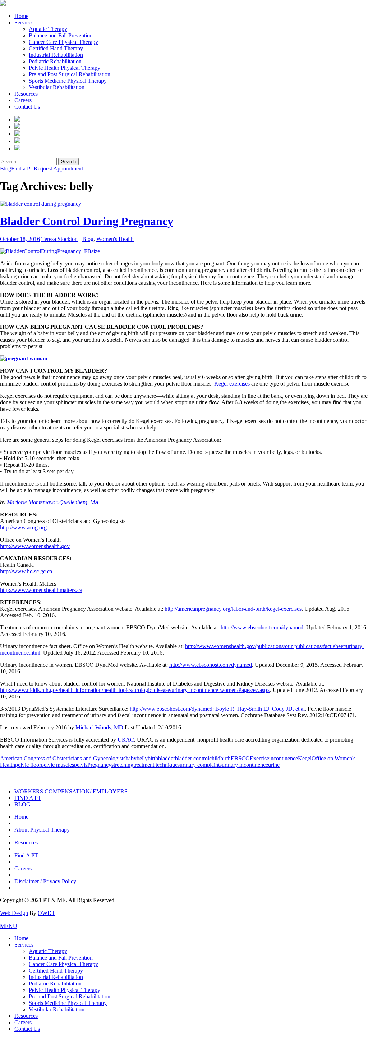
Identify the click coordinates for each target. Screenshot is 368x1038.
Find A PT (26, 855)
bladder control (192, 758)
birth (153, 758)
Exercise (259, 758)
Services (23, 22)
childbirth (220, 758)
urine (274, 765)
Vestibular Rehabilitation (56, 87)
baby (131, 758)
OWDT (46, 913)
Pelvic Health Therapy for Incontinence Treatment (104, 775)
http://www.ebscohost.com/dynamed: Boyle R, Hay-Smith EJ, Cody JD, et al (217, 709)
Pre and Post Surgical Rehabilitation (69, 74)
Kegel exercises (232, 384)
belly (142, 758)
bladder (166, 758)
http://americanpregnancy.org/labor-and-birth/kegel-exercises (233, 609)
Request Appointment (58, 168)
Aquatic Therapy (48, 29)
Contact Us (27, 107)
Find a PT (22, 168)
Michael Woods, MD (99, 727)
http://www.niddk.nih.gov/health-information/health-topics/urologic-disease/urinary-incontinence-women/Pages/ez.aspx (135, 690)
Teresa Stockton (59, 239)
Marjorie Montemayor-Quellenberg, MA (52, 502)
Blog (5, 168)
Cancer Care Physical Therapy (63, 42)
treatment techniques (156, 765)
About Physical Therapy (42, 830)
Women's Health (115, 239)
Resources (26, 94)
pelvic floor (28, 765)
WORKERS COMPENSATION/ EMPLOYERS (71, 791)
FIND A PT (27, 798)
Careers (23, 100)
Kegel (305, 758)
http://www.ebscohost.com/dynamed (262, 627)
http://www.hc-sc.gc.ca (26, 571)
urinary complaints (201, 765)
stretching (122, 765)
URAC (126, 740)
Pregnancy (99, 765)
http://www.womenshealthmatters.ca (41, 590)
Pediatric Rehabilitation (55, 61)
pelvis (80, 765)
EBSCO (240, 758)
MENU (8, 926)
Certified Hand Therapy (56, 48)
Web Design (14, 913)
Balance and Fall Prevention (61, 35)
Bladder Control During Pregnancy (86, 221)
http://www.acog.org (23, 527)
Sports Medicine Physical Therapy (68, 81)
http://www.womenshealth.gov (35, 546)
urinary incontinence (245, 765)
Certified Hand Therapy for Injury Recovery (208, 775)
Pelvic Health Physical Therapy (64, 68)
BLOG (22, 804)
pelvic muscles (57, 765)
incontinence (283, 758)
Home (21, 16)
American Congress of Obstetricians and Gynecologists (62, 758)
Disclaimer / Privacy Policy (45, 881)
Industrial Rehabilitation (56, 55)
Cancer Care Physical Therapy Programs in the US (312, 775)
